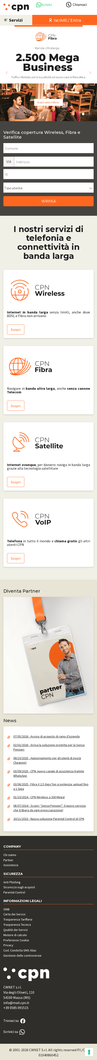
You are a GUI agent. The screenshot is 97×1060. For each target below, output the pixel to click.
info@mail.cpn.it (16, 1002)
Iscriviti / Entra (67, 20)
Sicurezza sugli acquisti (19, 887)
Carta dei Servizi (14, 914)
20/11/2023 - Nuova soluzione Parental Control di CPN (48, 819)
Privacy (8, 945)
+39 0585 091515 (15, 1007)
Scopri (16, 329)
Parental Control (14, 892)
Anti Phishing (12, 882)
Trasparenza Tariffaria (17, 919)
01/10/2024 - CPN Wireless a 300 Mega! (39, 797)
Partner (8, 860)
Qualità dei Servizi (15, 930)
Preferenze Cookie (16, 940)
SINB (6, 909)
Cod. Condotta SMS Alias (19, 950)
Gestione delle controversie (22, 955)
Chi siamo (9, 855)
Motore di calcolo (15, 935)
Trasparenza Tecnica (17, 925)
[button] (7, 72)
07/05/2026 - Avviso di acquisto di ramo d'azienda (46, 736)
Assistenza (10, 865)
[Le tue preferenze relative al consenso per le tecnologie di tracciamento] (89, 1052)
